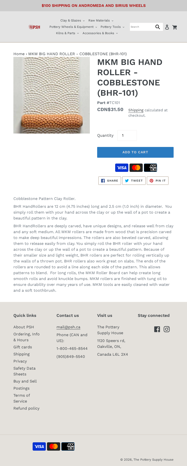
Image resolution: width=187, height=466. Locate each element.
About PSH (23, 327)
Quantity (105, 135)
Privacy (20, 361)
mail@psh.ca (68, 327)
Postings (21, 388)
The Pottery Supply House (153, 459)
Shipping (135, 110)
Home (19, 54)
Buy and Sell (25, 381)
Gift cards (22, 347)
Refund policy (26, 408)
